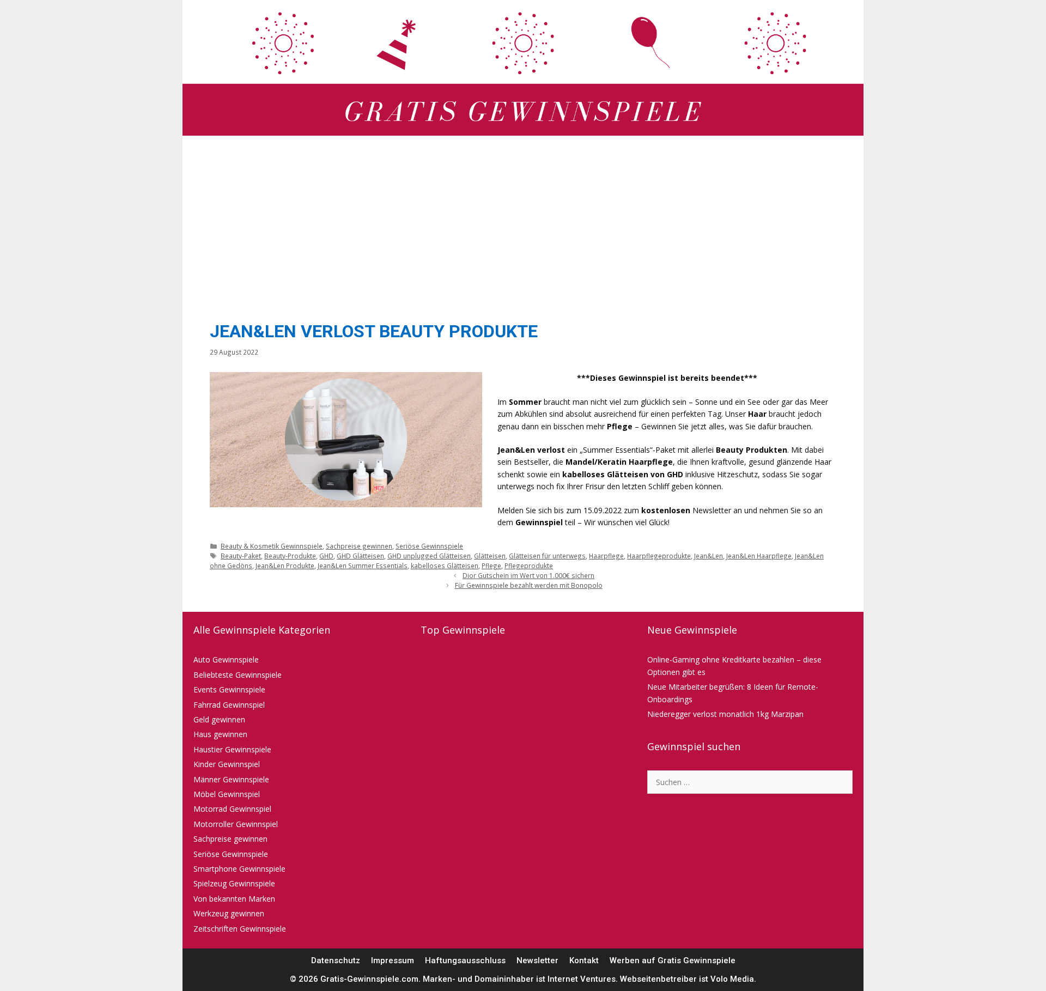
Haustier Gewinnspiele (232, 749)
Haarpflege (606, 555)
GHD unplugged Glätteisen (429, 555)
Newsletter (537, 960)
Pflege (491, 565)
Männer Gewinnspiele (231, 779)
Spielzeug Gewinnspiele (234, 883)
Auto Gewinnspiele (226, 659)
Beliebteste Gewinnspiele (237, 675)
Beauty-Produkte (290, 555)
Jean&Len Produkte (285, 565)
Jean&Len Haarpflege (759, 555)
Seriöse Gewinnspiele (429, 546)
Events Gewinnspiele (229, 689)
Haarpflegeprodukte (659, 555)
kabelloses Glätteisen (444, 565)
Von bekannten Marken (234, 898)
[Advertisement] (523, 225)
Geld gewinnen (219, 719)
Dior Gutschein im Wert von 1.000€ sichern (528, 575)
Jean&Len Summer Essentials (363, 565)
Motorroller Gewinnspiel (235, 824)
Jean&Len (708, 555)
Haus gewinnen (220, 734)
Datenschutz (335, 960)
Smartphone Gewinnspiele (239, 869)
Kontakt (584, 960)
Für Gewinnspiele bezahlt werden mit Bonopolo (529, 585)
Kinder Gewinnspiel (226, 764)
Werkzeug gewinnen (228, 913)
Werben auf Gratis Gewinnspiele (672, 960)
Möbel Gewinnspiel (226, 794)
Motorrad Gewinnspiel (232, 809)
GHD (326, 555)
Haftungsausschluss (465, 960)
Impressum (392, 960)
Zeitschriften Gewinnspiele (239, 928)
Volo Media (732, 979)
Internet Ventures (582, 979)
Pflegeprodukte (528, 565)
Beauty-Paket (241, 555)
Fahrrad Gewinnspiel (229, 705)
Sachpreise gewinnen (359, 546)
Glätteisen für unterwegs (547, 555)
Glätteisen (490, 555)
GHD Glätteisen (360, 555)
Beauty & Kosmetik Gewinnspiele (272, 546)
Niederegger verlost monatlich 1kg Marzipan (725, 714)
